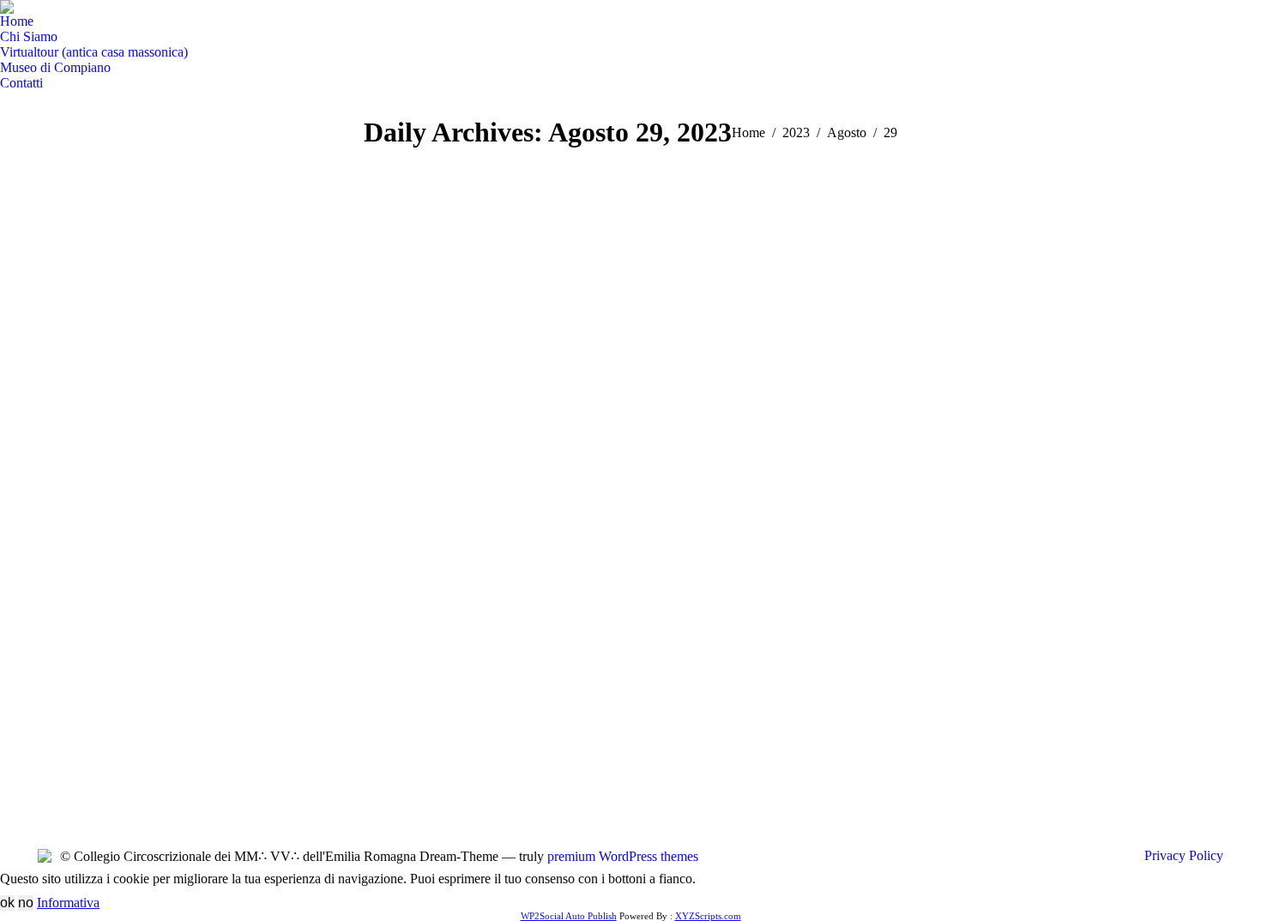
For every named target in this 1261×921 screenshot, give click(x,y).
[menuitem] (16, 21)
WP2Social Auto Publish (569, 916)
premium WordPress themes (622, 856)
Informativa (68, 902)
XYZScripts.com (708, 916)
